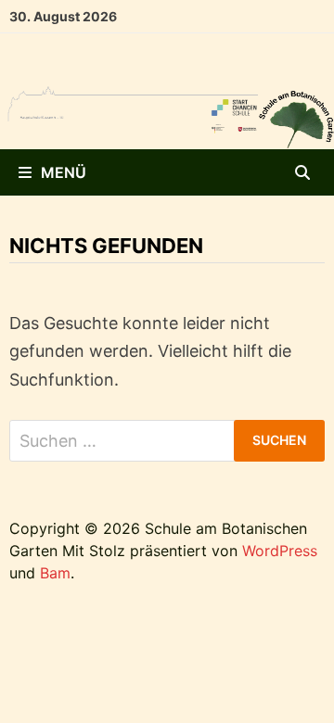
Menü (63, 172)
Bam (55, 573)
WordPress (279, 550)
